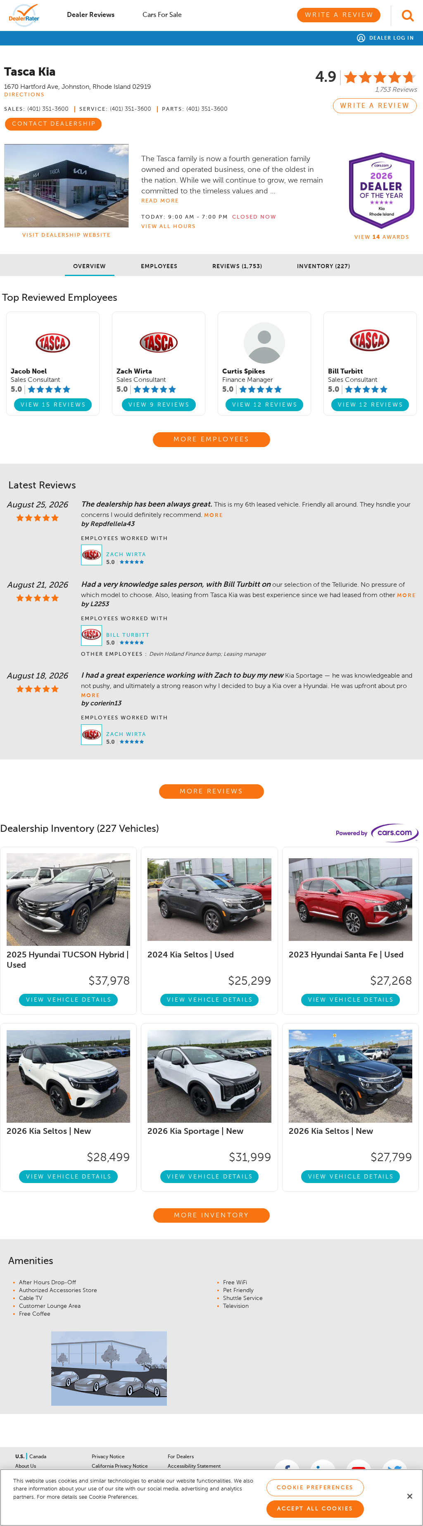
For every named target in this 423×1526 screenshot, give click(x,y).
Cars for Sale (162, 15)
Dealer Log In (390, 38)
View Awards (381, 237)
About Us (25, 1466)
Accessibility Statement (194, 1466)
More (213, 515)
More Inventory (212, 1215)
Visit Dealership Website (66, 235)
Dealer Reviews (90, 15)
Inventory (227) (323, 266)
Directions (24, 95)
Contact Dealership (54, 124)
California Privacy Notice (120, 1466)
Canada (37, 1457)
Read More (160, 201)
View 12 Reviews (264, 405)
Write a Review (339, 15)
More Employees (211, 439)
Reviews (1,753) (237, 266)
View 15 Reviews (53, 405)
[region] (211, 1497)
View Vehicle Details (69, 1000)
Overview (89, 266)
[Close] (410, 1496)
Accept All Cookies (315, 1509)
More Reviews (211, 791)
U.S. (20, 1457)
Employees (159, 266)
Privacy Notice (108, 1457)
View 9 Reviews (159, 405)
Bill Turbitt (128, 635)
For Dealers (181, 1457)
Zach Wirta (126, 554)
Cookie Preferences (315, 1487)
